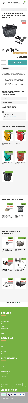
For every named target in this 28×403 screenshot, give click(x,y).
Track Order (3, 326)
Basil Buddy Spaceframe (5, 290)
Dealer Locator (4, 364)
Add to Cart (18, 62)
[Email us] (2, 390)
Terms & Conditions (16, 386)
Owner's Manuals (5, 321)
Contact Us (3, 351)
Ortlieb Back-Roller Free (7, 163)
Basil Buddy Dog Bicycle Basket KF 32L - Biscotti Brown (7, 216)
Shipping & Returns (5, 371)
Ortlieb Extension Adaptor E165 (19, 270)
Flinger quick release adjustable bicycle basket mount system (7, 271)
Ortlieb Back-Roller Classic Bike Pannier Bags (7, 143)
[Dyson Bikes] (14, 2)
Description (6, 68)
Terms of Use (4, 376)
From (9, 131)
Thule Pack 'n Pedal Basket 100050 (20, 290)
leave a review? (12, 116)
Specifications (6, 98)
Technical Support (5, 323)
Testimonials (4, 353)
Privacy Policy (24, 386)
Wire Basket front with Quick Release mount (7, 250)
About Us (3, 343)
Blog (2, 346)
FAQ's (2, 366)
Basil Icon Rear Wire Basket (20, 250)
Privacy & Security (5, 369)
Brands (2, 348)
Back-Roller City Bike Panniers (20, 142)
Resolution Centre (5, 331)
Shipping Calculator (8, 102)
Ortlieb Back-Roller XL (7, 183)
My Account (3, 318)
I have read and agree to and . (14, 386)
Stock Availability (5, 373)
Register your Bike (5, 328)
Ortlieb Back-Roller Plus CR (20, 163)
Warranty (3, 333)
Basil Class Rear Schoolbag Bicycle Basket (19, 216)
